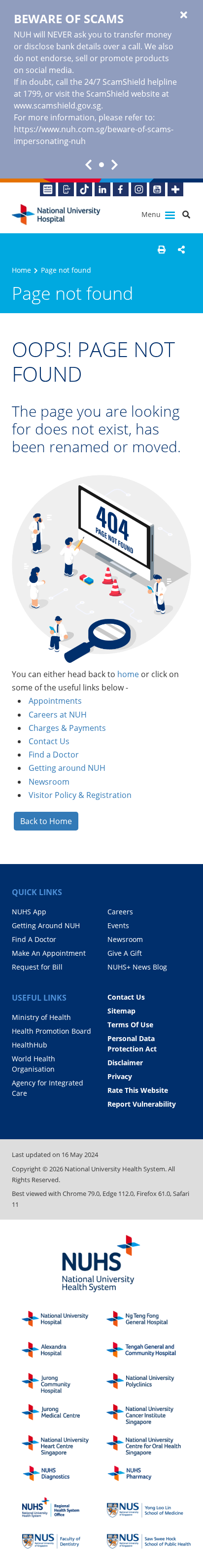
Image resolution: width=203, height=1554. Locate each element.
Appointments (55, 700)
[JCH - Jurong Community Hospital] (64, 1383)
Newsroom (49, 781)
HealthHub (29, 1044)
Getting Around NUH (46, 925)
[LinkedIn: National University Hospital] (102, 189)
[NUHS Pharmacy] (148, 1476)
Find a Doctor (54, 754)
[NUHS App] (66, 189)
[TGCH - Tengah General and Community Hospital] (148, 1352)
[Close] (183, 15)
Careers (120, 911)
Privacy (119, 1076)
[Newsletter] (48, 189)
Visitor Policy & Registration (80, 795)
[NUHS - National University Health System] (101, 1264)
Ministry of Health (41, 1017)
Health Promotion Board (51, 1031)
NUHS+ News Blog (137, 967)
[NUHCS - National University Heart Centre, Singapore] (64, 1445)
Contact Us (49, 741)
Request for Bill (37, 967)
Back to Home (46, 821)
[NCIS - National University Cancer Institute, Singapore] (148, 1414)
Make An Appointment (49, 953)
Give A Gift (124, 953)
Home (21, 270)
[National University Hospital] (56, 214)
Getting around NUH (67, 767)
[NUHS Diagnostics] (64, 1476)
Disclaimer (125, 1062)
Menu (152, 214)
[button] (161, 249)
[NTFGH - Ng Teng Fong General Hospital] (148, 1321)
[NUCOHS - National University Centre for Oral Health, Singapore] (148, 1445)
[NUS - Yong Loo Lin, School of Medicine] (148, 1507)
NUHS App (29, 911)
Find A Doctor (34, 939)
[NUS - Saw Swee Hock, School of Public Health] (148, 1538)
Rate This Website (137, 1090)
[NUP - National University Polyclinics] (148, 1383)
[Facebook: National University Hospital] (121, 189)
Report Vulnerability (141, 1104)
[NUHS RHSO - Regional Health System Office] (64, 1507)
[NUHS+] (175, 189)
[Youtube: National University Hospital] (157, 189)
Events (118, 925)
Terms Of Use (130, 1024)
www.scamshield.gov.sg (57, 105)
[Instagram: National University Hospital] (139, 189)
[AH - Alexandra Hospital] (64, 1352)
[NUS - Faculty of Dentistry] (64, 1538)
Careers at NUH (58, 714)
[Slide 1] (101, 164)
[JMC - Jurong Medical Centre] (64, 1414)
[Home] (64, 1321)
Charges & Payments (67, 728)
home (128, 674)
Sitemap (121, 1010)
